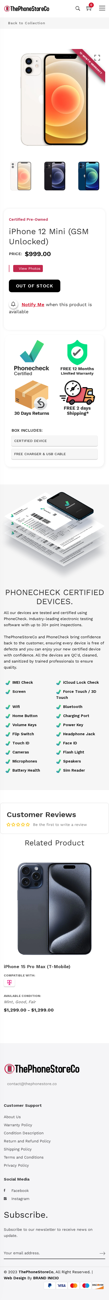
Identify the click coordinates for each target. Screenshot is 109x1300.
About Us (12, 1117)
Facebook (20, 1190)
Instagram (20, 1198)
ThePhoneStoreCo (36, 1272)
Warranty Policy (18, 1125)
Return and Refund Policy (27, 1141)
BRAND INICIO (46, 1278)
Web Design (15, 1278)
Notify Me (33, 304)
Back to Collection (26, 23)
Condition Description (24, 1133)
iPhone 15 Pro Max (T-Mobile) (37, 966)
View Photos (28, 268)
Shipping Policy (18, 1149)
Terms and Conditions (24, 1157)
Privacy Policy (16, 1165)
